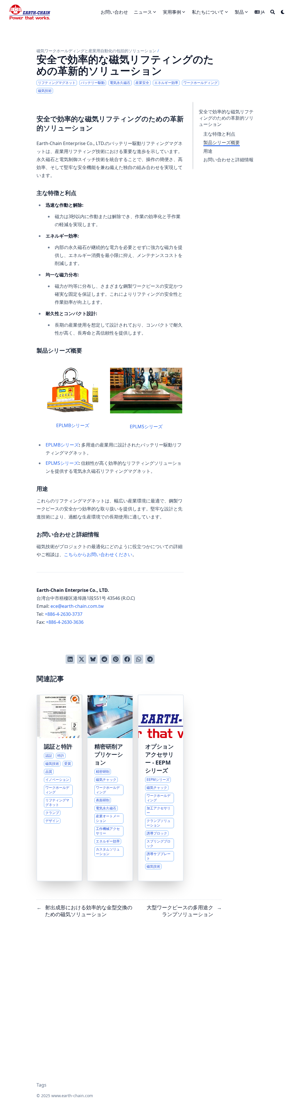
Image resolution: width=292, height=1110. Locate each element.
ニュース (143, 12)
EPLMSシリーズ (146, 426)
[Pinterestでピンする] (115, 659)
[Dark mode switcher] (283, 12)
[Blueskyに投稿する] (93, 659)
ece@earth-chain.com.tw (77, 606)
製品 (239, 12)
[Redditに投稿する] (104, 659)
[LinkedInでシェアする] (70, 659)
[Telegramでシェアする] (150, 659)
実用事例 (172, 12)
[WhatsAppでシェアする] (138, 659)
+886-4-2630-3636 (65, 622)
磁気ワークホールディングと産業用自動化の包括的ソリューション (96, 50)
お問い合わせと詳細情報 (228, 159)
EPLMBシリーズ (72, 425)
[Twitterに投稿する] (81, 659)
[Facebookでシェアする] (127, 659)
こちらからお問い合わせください (98, 554)
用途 (207, 151)
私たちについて (208, 12)
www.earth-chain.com (72, 1095)
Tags (41, 1085)
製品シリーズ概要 (221, 142)
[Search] (272, 12)
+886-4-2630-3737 (63, 614)
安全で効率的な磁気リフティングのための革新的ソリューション (226, 117)
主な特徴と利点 (219, 134)
